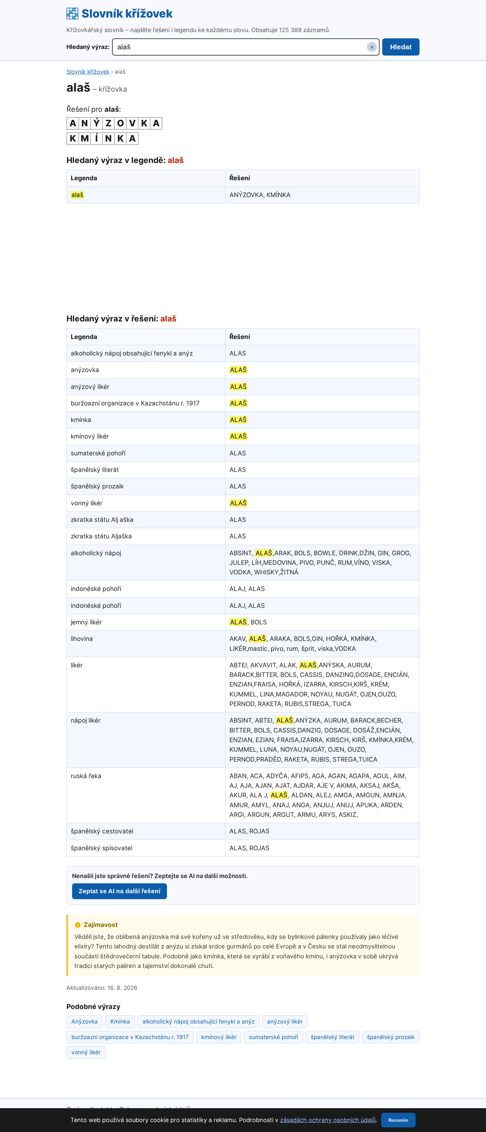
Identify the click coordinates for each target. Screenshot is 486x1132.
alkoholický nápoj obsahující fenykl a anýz (198, 1021)
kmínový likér (218, 1036)
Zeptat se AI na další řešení (119, 891)
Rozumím (398, 1120)
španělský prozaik (391, 1036)
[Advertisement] (243, 257)
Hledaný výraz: (87, 46)
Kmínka (120, 1021)
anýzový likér (285, 1021)
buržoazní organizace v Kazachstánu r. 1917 (130, 1036)
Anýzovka (84, 1021)
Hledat (401, 47)
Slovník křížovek (127, 13)
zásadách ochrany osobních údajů (328, 1119)
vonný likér (86, 1052)
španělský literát (332, 1036)
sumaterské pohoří (273, 1036)
